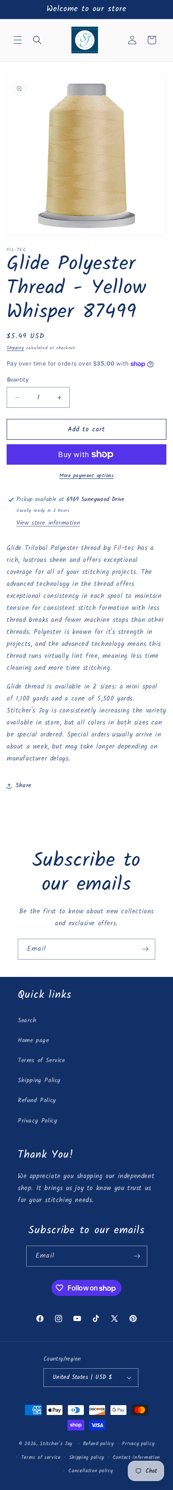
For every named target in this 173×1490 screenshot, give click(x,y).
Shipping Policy (39, 1080)
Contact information (136, 1458)
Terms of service (41, 1458)
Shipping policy (87, 1458)
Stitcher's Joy (56, 1444)
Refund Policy (37, 1100)
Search (27, 1020)
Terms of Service (41, 1060)
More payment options (86, 476)
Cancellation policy (90, 1471)
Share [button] (23, 785)
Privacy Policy (37, 1121)
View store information (48, 523)
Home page (33, 1040)
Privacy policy (138, 1444)
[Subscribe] (145, 949)
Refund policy (98, 1444)
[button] (18, 40)
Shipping (15, 347)
